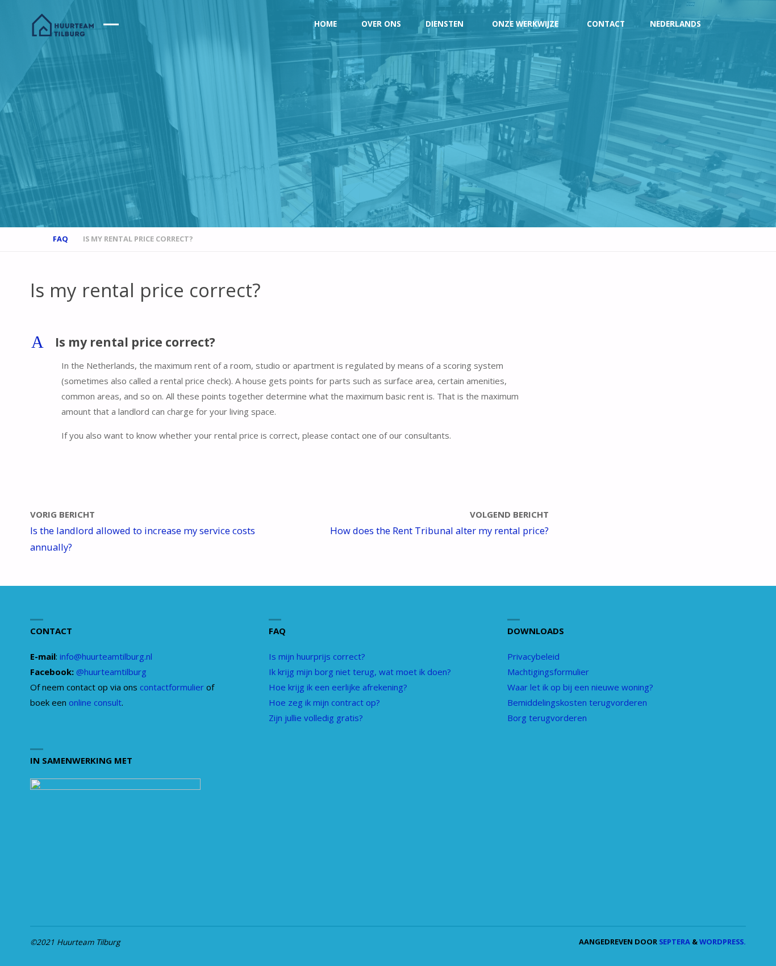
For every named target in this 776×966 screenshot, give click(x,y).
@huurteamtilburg (111, 671)
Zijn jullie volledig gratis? (316, 717)
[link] (735, 24)
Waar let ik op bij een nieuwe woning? (580, 687)
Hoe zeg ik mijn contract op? (324, 702)
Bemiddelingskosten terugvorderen (577, 702)
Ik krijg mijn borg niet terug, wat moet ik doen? (360, 671)
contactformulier (172, 687)
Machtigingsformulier (548, 671)
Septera (673, 941)
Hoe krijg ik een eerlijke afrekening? (338, 687)
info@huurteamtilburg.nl (106, 656)
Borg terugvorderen (547, 717)
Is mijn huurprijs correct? (317, 656)
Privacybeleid (533, 656)
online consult (95, 702)
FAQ (60, 239)
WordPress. (722, 941)
